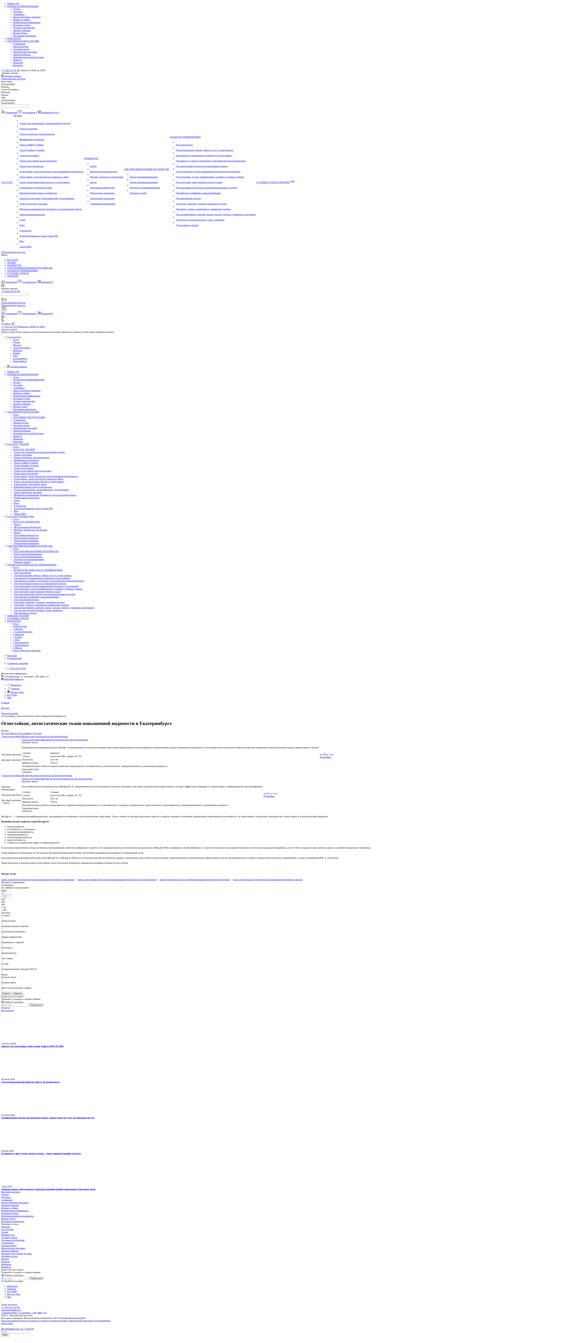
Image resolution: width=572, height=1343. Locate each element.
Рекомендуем (8, 1235)
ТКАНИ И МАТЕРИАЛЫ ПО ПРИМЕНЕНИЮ (37, 570)
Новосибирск (20, 361)
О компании (7, 1243)
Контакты (6, 1267)
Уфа (15, 356)
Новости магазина (13, 1002)
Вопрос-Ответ (8, 1218)
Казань (16, 353)
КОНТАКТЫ (20, 626)
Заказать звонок (9, 329)
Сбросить (18, 993)
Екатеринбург (20, 358)
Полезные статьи (9, 1213)
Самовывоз (7, 1200)
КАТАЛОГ (12, 260)
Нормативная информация (14, 1210)
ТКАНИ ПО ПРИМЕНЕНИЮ (22, 270)
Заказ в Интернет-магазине (15, 1202)
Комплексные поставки (13, 1248)
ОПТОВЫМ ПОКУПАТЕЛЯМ (29, 417)
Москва (17, 345)
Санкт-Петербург (22, 348)
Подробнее (325, 757)
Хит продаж (7, 1229)
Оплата (5, 1194)
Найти (5, 1335)
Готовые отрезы (9, 1237)
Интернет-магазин (10, 1192)
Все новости (7, 1010)
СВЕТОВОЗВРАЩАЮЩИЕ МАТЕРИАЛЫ (29, 268)
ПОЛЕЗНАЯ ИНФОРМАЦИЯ (28, 380)
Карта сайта (7, 1323)
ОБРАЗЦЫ (12, 276)
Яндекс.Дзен (17, 692)
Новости (5, 1261)
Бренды (5, 1259)
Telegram (15, 688)
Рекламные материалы (12, 1221)
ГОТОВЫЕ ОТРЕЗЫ (18, 273)
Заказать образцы (10, 1205)
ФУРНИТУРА (14, 265)
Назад (16, 340)
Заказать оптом (9, 1245)
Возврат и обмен (9, 1208)
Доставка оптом (9, 1256)
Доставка (6, 1197)
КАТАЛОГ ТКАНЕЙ (24, 449)
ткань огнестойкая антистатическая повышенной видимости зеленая (195, 879)
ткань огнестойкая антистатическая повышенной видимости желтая (267, 879)
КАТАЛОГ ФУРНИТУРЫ (26, 522)
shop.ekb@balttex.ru (14, 679)
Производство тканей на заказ (16, 1253)
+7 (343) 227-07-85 (10, 70)
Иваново (17, 350)
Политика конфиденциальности (17, 1216)
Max (9, 697)
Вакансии (6, 1264)
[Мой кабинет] (2, 286)
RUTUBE (12, 695)
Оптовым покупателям (13, 1240)
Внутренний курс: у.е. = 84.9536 (17, 1329)
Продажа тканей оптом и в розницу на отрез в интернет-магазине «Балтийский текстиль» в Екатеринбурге (56, 1320)
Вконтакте (16, 685)
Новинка (5, 1226)
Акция (4, 1232)
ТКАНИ (11, 262)
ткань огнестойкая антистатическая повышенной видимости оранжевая (37, 879)
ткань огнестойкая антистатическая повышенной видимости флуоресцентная (117, 879)
